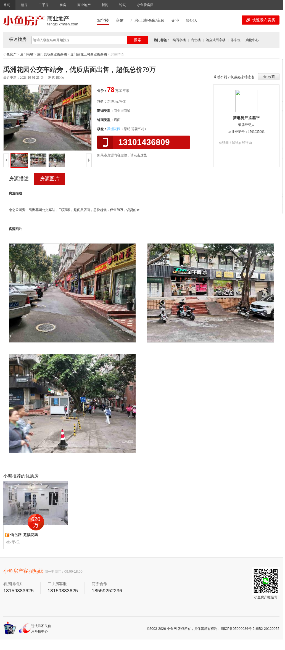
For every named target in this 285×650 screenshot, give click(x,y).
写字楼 (103, 21)
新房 (24, 5)
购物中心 (252, 40)
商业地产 (84, 5)
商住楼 (196, 40)
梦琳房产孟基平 (246, 118)
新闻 (105, 5)
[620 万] (35, 502)
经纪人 (192, 21)
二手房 (44, 5)
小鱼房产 (10, 54)
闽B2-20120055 (267, 629)
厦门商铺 (26, 54)
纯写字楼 (179, 40)
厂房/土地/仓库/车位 (147, 21)
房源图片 (50, 178)
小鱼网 (172, 629)
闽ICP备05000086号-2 (238, 629)
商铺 (119, 21)
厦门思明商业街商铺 (52, 54)
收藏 (271, 77)
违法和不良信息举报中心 (41, 628)
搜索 (137, 40)
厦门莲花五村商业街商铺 (88, 54)
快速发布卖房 (263, 20)
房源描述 (19, 178)
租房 (63, 5)
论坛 (122, 5)
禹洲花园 (113, 129)
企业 (175, 21)
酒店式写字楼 (216, 40)
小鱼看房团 (145, 5)
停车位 (236, 40)
